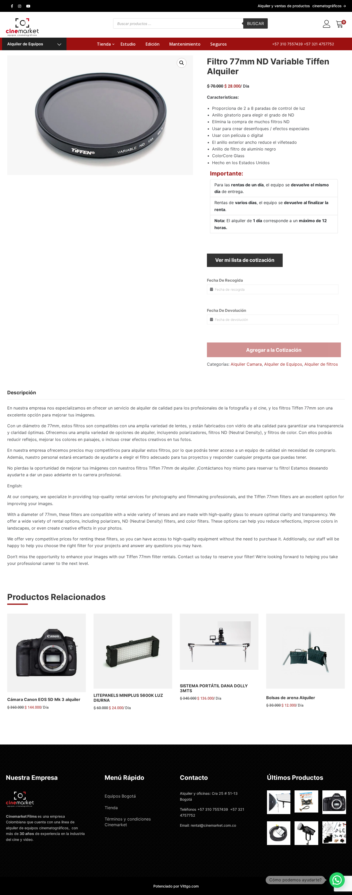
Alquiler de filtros (321, 364)
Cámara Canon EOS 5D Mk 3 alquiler (43, 699)
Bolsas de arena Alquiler (290, 697)
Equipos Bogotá (120, 796)
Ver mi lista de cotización (244, 260)
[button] (182, 63)
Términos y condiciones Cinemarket (128, 821)
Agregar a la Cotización (273, 350)
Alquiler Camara (246, 364)
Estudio (128, 44)
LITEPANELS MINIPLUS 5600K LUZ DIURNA (128, 698)
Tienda (104, 44)
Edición (153, 44)
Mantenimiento (184, 44)
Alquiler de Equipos (25, 43)
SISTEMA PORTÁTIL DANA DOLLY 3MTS (214, 688)
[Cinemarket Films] (22, 26)
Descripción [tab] (21, 393)
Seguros (218, 44)
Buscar (255, 23)
